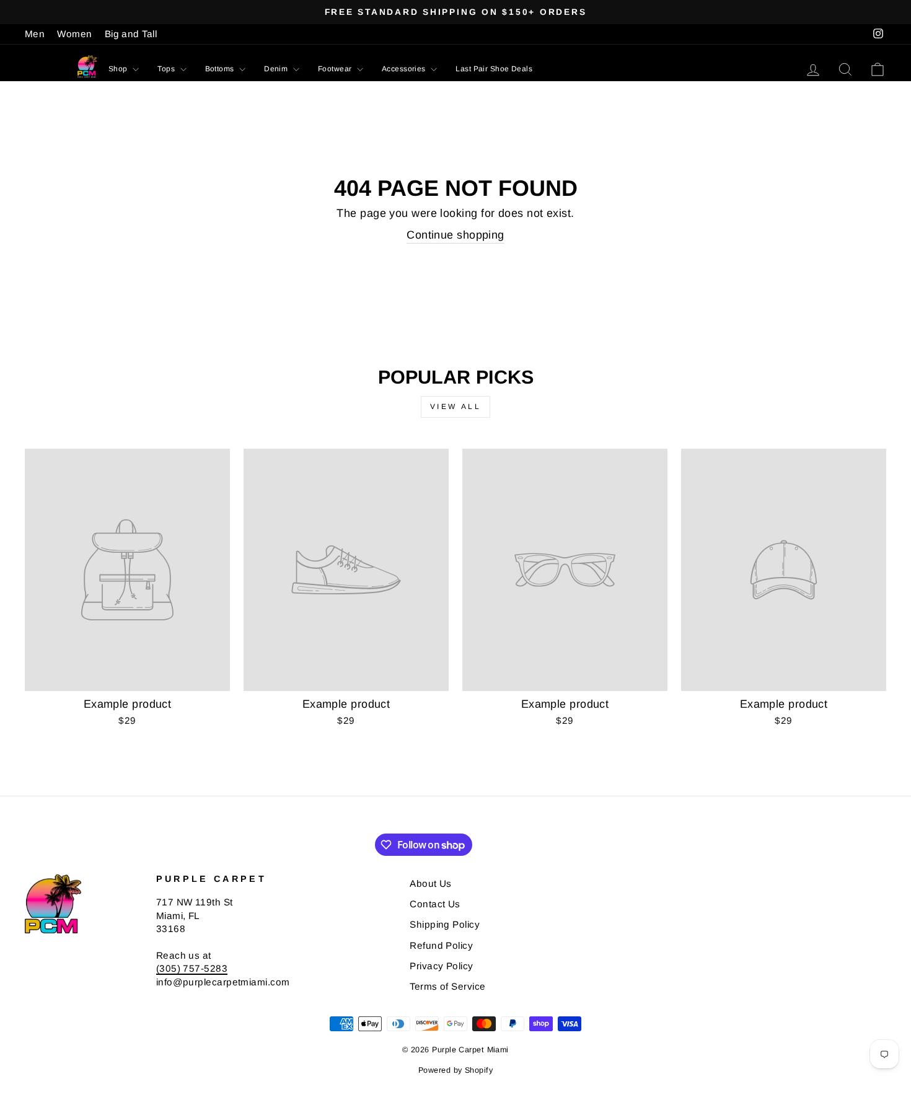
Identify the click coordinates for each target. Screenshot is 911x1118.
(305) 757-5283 (191, 968)
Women (74, 34)
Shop (119, 68)
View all (456, 406)
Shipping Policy (445, 924)
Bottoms (221, 68)
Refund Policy (441, 945)
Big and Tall (131, 34)
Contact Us (435, 904)
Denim (277, 68)
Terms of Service (447, 986)
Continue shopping (455, 235)
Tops (167, 68)
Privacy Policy (441, 966)
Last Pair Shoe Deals (493, 68)
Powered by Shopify (455, 1070)
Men (35, 34)
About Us (431, 883)
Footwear (336, 68)
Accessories (405, 68)
